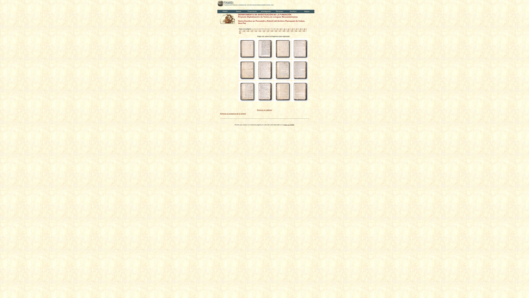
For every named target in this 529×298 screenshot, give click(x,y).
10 (281, 29)
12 (289, 29)
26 (276, 31)
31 (296, 31)
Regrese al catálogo (264, 110)
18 (244, 31)
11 (285, 29)
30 (292, 31)
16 (305, 29)
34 (240, 33)
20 (252, 31)
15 (301, 29)
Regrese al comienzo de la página (233, 114)
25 (272, 31)
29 (288, 31)
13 (293, 29)
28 (284, 31)
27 (280, 31)
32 (300, 31)
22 (260, 31)
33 (304, 31)
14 (297, 29)
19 (248, 31)
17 (240, 31)
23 (264, 31)
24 (268, 31)
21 (256, 31)
